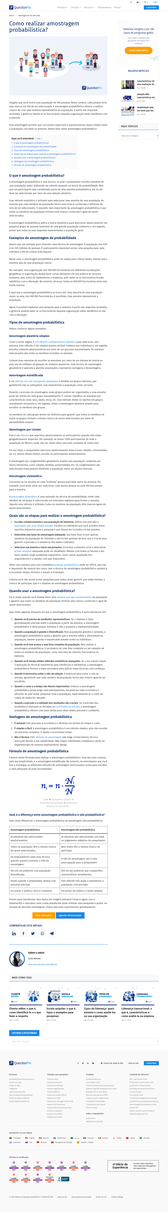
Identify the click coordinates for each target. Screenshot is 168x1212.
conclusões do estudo (68, 706)
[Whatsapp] (42, 933)
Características (104, 7)
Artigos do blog (14, 1085)
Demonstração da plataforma (19, 1101)
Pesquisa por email (53, 1098)
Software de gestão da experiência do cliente (101, 1089)
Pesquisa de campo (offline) (57, 1095)
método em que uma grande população (36, 381)
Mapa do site (62, 1197)
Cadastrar (151, 7)
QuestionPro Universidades (95, 1101)
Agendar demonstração (70, 915)
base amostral (24, 551)
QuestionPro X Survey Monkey (140, 1085)
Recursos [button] (88, 7)
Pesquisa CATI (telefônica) (56, 1104)
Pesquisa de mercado (54, 1082)
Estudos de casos (15, 1082)
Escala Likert (134, 1108)
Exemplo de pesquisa (54, 1111)
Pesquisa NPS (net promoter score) (59, 1108)
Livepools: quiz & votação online (97, 1098)
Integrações (13, 1089)
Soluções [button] (74, 7)
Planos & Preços (92, 1108)
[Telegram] (52, 933)
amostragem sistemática (24, 496)
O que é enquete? (135, 1092)
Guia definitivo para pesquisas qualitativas (144, 1101)
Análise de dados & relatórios (19, 1098)
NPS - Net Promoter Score (138, 1079)
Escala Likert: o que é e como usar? (141, 1082)
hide (38, 139)
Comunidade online (93, 1082)
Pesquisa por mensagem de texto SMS (60, 1101)
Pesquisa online (52, 1079)
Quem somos (90, 1118)
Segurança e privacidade (94, 1121)
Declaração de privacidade (81, 1197)
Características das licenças (95, 1104)
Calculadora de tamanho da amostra (142, 1089)
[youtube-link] (93, 1063)
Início (11, 15)
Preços (117, 7)
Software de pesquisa (93, 1079)
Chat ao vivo (133, 1063)
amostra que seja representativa (74, 597)
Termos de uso (101, 1197)
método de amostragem (48, 737)
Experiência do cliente (54, 1117)
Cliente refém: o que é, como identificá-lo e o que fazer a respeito (25, 1012)
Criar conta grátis (44, 915)
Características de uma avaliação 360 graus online (146, 84)
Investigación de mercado (29, 15)
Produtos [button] (61, 7)
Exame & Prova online (54, 1114)
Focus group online (136, 1095)
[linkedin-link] (88, 1063)
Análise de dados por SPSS (139, 1114)
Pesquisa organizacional (55, 1089)
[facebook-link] (78, 1063)
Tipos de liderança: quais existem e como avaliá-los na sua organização (100, 1012)
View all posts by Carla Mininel (42, 964)
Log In (155, 2)
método (25, 435)
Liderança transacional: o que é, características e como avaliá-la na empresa (137, 1012)
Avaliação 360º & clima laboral (96, 1092)
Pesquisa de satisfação (55, 1085)
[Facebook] (23, 933)
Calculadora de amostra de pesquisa (21, 1079)
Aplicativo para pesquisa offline (97, 1095)
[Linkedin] (14, 933)
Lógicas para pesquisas (17, 1092)
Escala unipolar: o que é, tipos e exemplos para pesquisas (61, 1012)
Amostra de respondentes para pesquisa (100, 1085)
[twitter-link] (83, 1063)
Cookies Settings (117, 1197)
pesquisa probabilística (66, 564)
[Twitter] (33, 933)
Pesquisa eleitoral (53, 1092)
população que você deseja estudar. (34, 525)
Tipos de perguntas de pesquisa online (143, 1104)
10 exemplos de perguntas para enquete (143, 1098)
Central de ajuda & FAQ (113, 1063)
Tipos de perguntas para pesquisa (21, 1095)
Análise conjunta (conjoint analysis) (142, 1111)
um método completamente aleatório (56, 341)
